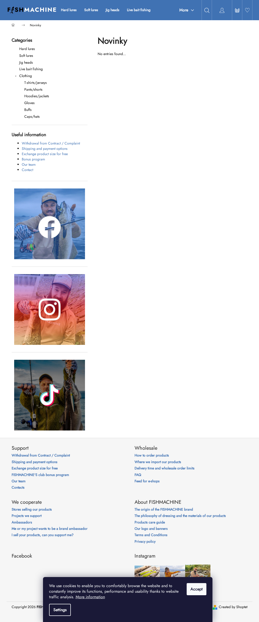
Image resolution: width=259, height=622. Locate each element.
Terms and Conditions (151, 535)
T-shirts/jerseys (35, 82)
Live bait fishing (31, 68)
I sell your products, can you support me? (43, 535)
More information (90, 597)
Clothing (25, 75)
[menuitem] (68, 10)
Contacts (18, 487)
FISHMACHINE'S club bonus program (40, 475)
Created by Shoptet (233, 606)
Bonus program (33, 159)
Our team (29, 164)
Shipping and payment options (45, 148)
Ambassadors (22, 522)
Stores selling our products (32, 509)
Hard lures (27, 48)
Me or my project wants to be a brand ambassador (50, 529)
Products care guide (150, 522)
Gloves (29, 102)
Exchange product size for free (45, 153)
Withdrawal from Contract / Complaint (51, 143)
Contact (27, 169)
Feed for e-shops (147, 481)
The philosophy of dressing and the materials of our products (180, 516)
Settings (60, 610)
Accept (196, 589)
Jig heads (26, 62)
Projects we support (26, 516)
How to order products (152, 455)
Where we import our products (158, 462)
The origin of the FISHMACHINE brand (164, 509)
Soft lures (26, 55)
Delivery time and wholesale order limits (165, 468)
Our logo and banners (151, 529)
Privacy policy (145, 541)
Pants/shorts (33, 89)
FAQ (138, 475)
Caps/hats (32, 116)
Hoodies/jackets (36, 96)
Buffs (28, 109)
